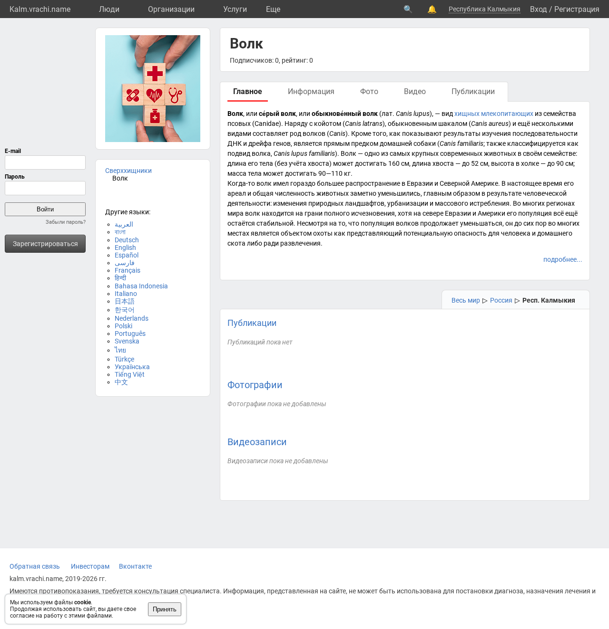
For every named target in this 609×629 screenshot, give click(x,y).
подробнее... (562, 259)
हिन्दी (120, 278)
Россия (501, 300)
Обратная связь (35, 566)
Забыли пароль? (66, 222)
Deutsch (127, 240)
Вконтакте (135, 566)
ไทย (120, 350)
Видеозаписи (257, 442)
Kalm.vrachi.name (40, 9)
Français (127, 270)
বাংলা (120, 232)
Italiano (126, 293)
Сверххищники (128, 170)
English (125, 247)
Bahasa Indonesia (141, 286)
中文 (121, 382)
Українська (132, 367)
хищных (467, 113)
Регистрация (576, 9)
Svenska (127, 341)
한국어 (125, 310)
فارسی (125, 263)
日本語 (125, 301)
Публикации (251, 323)
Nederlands (131, 318)
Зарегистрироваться (45, 244)
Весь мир (466, 300)
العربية (124, 224)
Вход (538, 9)
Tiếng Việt (130, 374)
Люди (109, 9)
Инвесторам (90, 566)
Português (130, 333)
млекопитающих (507, 113)
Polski (123, 326)
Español (126, 255)
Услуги (235, 9)
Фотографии (255, 385)
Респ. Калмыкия (548, 300)
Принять (165, 609)
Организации (171, 9)
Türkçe (124, 359)
